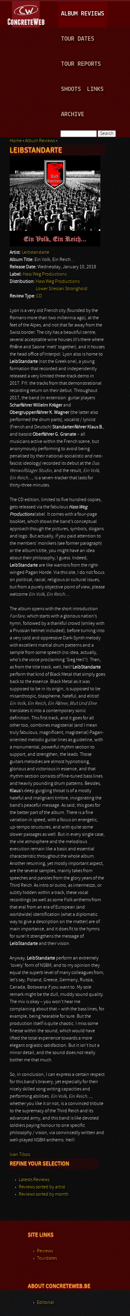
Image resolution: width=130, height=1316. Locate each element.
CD (39, 296)
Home (16, 141)
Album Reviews (82, 14)
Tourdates (47, 1258)
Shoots (71, 89)
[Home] (26, 13)
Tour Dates (77, 39)
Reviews (45, 1251)
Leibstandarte (35, 252)
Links (95, 89)
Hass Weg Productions (45, 274)
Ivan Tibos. (20, 1154)
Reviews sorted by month (43, 1194)
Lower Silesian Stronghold (61, 288)
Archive (72, 114)
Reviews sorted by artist (42, 1187)
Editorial (45, 1302)
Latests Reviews (34, 1179)
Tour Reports (81, 64)
